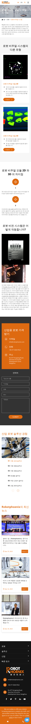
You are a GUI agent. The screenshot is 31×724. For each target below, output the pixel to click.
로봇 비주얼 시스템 (16, 19)
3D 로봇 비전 (12, 209)
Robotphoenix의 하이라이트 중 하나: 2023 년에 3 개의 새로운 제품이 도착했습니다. (15, 620)
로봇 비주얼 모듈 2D (10, 84)
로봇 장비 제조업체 (8, 296)
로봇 (8, 19)
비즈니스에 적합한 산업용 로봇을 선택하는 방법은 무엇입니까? (15, 582)
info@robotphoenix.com (16, 342)
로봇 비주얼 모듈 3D (10, 136)
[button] (13, 490)
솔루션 (4, 651)
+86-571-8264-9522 (15, 350)
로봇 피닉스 (7, 287)
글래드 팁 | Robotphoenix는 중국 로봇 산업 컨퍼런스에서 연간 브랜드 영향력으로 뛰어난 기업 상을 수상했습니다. (15, 542)
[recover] (26, 720)
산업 (3, 656)
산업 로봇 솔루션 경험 (14, 433)
